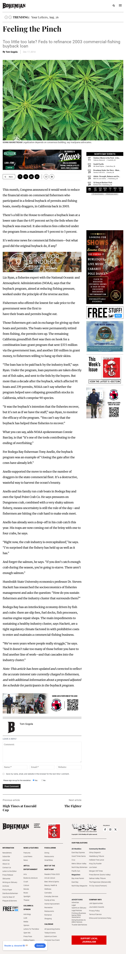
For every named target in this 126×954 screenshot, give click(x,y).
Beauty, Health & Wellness (50, 887)
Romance (48, 915)
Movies (26, 889)
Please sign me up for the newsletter (17, 780)
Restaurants (49, 856)
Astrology (27, 914)
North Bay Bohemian (79, 867)
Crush (26, 882)
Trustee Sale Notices (79, 925)
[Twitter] (25, 176)
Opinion (26, 925)
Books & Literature (31, 878)
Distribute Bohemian (10, 893)
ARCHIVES (37, 825)
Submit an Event (50, 936)
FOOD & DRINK (50, 848)
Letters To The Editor (31, 929)
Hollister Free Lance (96, 860)
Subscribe (6, 856)
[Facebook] (20, 176)
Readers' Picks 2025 (52, 874)
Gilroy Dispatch (95, 852)
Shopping (48, 919)
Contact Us (6, 867)
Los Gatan (93, 867)
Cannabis (48, 893)
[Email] (45, 176)
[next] (10, 17)
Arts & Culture (49, 878)
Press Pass (28, 936)
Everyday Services (51, 896)
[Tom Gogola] (11, 727)
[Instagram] (110, 830)
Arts (25, 874)
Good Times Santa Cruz (79, 858)
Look (25, 918)
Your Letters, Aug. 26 (44, 17)
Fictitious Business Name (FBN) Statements (79, 915)
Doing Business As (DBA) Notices (79, 921)
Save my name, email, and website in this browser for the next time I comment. (37, 774)
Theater (26, 900)
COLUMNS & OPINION (28, 907)
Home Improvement (52, 904)
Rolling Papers (29, 940)
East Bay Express (78, 852)
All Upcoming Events (52, 929)
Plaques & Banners (9, 901)
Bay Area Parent (78, 878)
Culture (26, 885)
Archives (5, 886)
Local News (28, 856)
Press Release (7, 875)
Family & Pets (49, 900)
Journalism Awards (96, 907)
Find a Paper (7, 890)
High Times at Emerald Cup (19, 808)
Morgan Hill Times (96, 871)
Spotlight (27, 896)
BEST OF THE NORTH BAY (49, 867)
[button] (113, 5)
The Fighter (72, 806)
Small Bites (48, 860)
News (26, 860)
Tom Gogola (12, 52)
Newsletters (7, 853)
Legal (74, 905)
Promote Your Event (52, 940)
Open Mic (27, 933)
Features (27, 853)
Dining (46, 853)
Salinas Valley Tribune (97, 878)
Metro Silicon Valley (79, 864)
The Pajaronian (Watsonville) (100, 882)
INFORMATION (8, 848)
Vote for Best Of (8, 897)
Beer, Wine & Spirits (51, 882)
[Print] (51, 176)
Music (26, 893)
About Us (5, 864)
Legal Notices (77, 910)
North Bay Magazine (79, 886)
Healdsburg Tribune (96, 856)
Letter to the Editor (9, 871)
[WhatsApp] (37, 176)
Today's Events (50, 933)
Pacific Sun (76, 871)
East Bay (75, 882)
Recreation (48, 907)
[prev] (6, 17)
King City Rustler (95, 864)
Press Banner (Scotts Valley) (100, 875)
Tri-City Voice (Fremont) (98, 886)
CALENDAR (48, 924)
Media (26, 922)
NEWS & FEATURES (31, 848)
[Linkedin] (31, 176)
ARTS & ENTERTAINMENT (31, 867)
